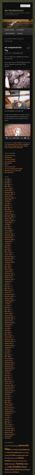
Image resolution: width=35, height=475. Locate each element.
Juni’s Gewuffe (20, 30)
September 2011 (9, 411)
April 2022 (7, 185)
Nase (27, 455)
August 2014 (8, 347)
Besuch (16, 446)
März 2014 (7, 357)
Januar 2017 (8, 292)
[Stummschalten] (25, 138)
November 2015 (9, 319)
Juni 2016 (7, 305)
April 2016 (7, 309)
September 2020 (9, 220)
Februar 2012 (8, 404)
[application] (17, 131)
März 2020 (7, 228)
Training (19, 463)
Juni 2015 (7, 328)
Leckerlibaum (25, 144)
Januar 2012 (8, 406)
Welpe (7, 469)
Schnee (8, 460)
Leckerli (20, 144)
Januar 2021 (8, 213)
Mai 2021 (7, 205)
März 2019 (7, 251)
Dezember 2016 (9, 294)
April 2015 (7, 332)
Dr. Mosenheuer (10, 144)
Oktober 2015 (8, 321)
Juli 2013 (7, 372)
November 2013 (9, 364)
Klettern (27, 452)
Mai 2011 (7, 419)
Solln (6, 146)
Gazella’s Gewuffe (9, 30)
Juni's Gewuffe (18, 143)
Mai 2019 (7, 247)
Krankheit (7, 455)
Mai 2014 (7, 353)
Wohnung (19, 469)
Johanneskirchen (16, 452)
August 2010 (8, 436)
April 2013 (7, 377)
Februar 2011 (8, 425)
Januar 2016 (8, 315)
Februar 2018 (8, 270)
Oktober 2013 (8, 366)
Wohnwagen (26, 469)
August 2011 (8, 413)
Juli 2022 (7, 179)
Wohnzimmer (8, 472)
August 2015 (8, 324)
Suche (9, 146)
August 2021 (8, 200)
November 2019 (9, 236)
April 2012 (7, 400)
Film (16, 144)
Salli (16, 458)
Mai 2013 (7, 375)
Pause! (6, 165)
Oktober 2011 (8, 409)
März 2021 (7, 209)
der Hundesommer (14, 10)
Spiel (7, 464)
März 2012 (7, 402)
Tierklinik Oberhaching (17, 146)
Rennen (12, 458)
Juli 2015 (7, 326)
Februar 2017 (8, 290)
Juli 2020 (7, 224)
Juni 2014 (7, 351)
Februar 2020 (8, 230)
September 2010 (9, 434)
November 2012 (9, 387)
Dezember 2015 (9, 317)
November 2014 (9, 341)
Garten (16, 450)
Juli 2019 (7, 243)
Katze (23, 452)
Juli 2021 (7, 202)
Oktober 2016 (8, 298)
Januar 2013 (8, 383)
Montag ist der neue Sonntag (13, 170)
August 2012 (8, 392)
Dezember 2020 (9, 215)
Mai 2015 (7, 330)
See (19, 461)
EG (27, 445)
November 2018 (9, 258)
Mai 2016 (7, 307)
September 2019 (9, 239)
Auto (9, 446)
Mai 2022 (7, 183)
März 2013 (7, 379)
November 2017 (9, 275)
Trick (6, 467)
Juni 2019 (7, 245)
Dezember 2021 (9, 192)
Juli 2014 (7, 349)
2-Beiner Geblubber (10, 33)
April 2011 (7, 421)
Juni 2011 (7, 417)
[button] (17, 131)
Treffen (26, 464)
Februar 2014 (8, 358)
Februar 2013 (8, 381)
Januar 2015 (8, 338)
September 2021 (9, 198)
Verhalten (17, 466)
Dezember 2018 (9, 256)
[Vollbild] (28, 138)
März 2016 (7, 311)
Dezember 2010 (9, 428)
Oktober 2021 (8, 196)
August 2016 (8, 302)
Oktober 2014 (8, 343)
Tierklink (26, 146)
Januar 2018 (8, 271)
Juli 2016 (7, 304)
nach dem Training (10, 159)
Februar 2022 (8, 188)
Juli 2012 (7, 394)
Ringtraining (8, 157)
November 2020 (9, 217)
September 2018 (9, 262)
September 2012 (9, 391)
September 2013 (9, 368)
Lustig (17, 455)
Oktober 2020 (8, 219)
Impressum (20, 33)
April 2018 (7, 266)
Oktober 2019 (8, 237)
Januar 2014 (8, 360)
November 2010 (9, 430)
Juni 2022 (7, 181)
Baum (12, 446)
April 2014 (7, 355)
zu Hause (15, 472)
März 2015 (7, 334)
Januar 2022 (8, 190)
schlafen (20, 458)
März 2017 (7, 288)
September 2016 (9, 300)
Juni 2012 (7, 396)
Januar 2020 (8, 232)
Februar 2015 (8, 336)
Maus (24, 455)
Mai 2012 (7, 398)
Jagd (8, 452)
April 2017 (7, 287)
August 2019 (8, 241)
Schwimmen (14, 461)
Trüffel (6, 147)
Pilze (8, 458)
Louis (12, 455)
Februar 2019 (8, 253)
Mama (20, 455)
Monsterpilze (8, 163)
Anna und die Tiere (10, 167)
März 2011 (7, 423)
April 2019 (7, 249)
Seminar (22, 461)
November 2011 (9, 408)
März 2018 (7, 268)
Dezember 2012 (9, 385)
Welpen (12, 469)
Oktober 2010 (8, 432)
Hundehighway (24, 449)
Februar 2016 (8, 313)
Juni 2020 (7, 226)
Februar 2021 (8, 211)
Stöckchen (12, 464)
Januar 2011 (8, 426)
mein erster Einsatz (10, 161)
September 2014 (9, 345)
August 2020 (8, 222)
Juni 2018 (7, 264)
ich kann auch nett (10, 155)
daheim (21, 445)
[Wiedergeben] (7, 138)
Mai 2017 (7, 285)
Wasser (24, 467)
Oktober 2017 (8, 277)
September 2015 (9, 322)
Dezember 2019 (9, 234)
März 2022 (7, 186)
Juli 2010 (7, 438)
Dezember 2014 (9, 340)
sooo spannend (9, 172)
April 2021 (7, 207)
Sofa (25, 461)
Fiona (12, 449)
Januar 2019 (8, 254)
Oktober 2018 (8, 260)
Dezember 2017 (9, 273)
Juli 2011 (7, 415)
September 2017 (9, 279)
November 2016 (9, 296)
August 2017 (8, 281)
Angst (6, 445)
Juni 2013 (7, 374)
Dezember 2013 (9, 362)
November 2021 (9, 194)
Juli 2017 (7, 283)
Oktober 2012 (8, 389)
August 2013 (8, 370)
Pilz (6, 458)
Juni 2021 (7, 203)
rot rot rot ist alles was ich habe (13, 168)
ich (5, 452)
